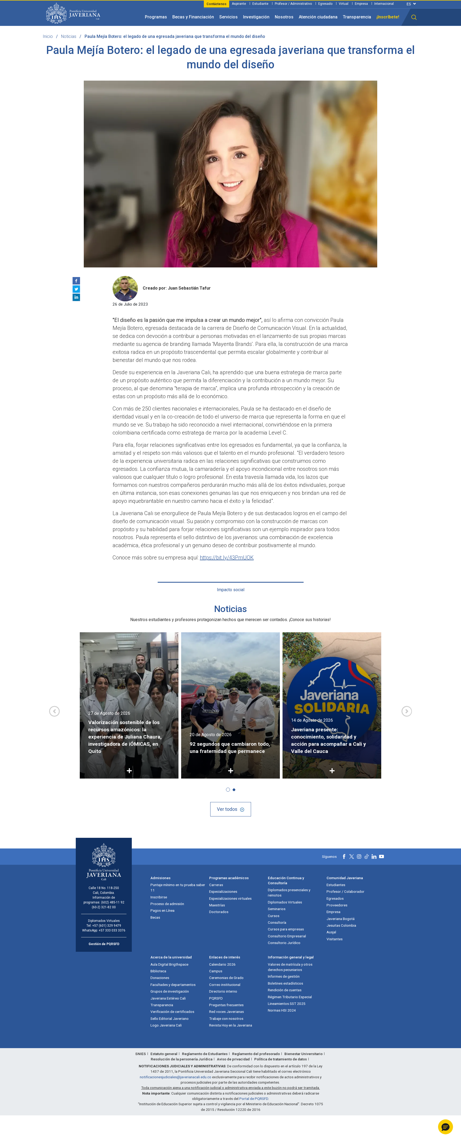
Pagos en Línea (162, 910)
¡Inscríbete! (387, 16)
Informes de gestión (284, 976)
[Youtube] (381, 856)
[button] (414, 17)
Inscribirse (158, 897)
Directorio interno (223, 991)
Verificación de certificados (172, 1011)
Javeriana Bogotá (341, 919)
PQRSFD (216, 998)
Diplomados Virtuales (285, 902)
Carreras (216, 885)
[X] (76, 289)
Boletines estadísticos (285, 983)
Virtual (343, 4)
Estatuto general (163, 1054)
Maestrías (217, 905)
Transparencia (357, 16)
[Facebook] (76, 281)
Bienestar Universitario (303, 1054)
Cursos (273, 916)
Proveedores (337, 905)
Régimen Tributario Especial (290, 997)
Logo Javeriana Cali (166, 1025)
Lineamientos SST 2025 (286, 1003)
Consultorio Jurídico (284, 943)
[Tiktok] (366, 856)
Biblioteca (158, 971)
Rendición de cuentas (284, 990)
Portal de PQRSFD (253, 1098)
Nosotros (284, 16)
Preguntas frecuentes (226, 1005)
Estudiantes (336, 885)
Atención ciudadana (318, 16)
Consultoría (277, 922)
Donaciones (159, 978)
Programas (156, 16)
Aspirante (239, 4)
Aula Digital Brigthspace (169, 964)
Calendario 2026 (222, 964)
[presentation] (54, 711)
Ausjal (331, 932)
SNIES (140, 1054)
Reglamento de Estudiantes (205, 1054)
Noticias (68, 36)
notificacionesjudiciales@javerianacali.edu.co (175, 1077)
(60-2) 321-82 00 (104, 907)
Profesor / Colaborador (345, 891)
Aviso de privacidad (233, 1059)
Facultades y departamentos (173, 984)
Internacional (384, 4)
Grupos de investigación (169, 991)
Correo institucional (224, 984)
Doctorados (218, 912)
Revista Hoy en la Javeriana (230, 1025)
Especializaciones (223, 891)
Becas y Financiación (193, 16)
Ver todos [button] (227, 809)
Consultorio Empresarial (287, 936)
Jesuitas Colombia (341, 925)
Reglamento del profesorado (256, 1054)
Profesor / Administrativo (293, 4)
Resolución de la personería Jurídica (181, 1059)
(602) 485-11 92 (112, 902)
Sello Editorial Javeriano (169, 1018)
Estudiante (260, 4)
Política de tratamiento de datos (280, 1059)
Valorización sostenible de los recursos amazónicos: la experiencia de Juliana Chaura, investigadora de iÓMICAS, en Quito (125, 736)
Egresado (325, 4)
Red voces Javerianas (226, 1011)
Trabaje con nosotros (226, 1018)
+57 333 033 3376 (112, 930)
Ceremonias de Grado (226, 978)
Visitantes (335, 939)
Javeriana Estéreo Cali (168, 998)
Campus (215, 971)
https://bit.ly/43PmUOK (227, 557)
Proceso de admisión (167, 904)
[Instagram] (359, 856)
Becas (155, 917)
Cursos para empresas (286, 929)
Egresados (335, 898)
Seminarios (276, 909)
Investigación (256, 16)
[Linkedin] (76, 297)
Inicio (48, 36)
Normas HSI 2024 (282, 1010)
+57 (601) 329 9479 (106, 925)
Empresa (361, 4)
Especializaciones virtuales (230, 898)
